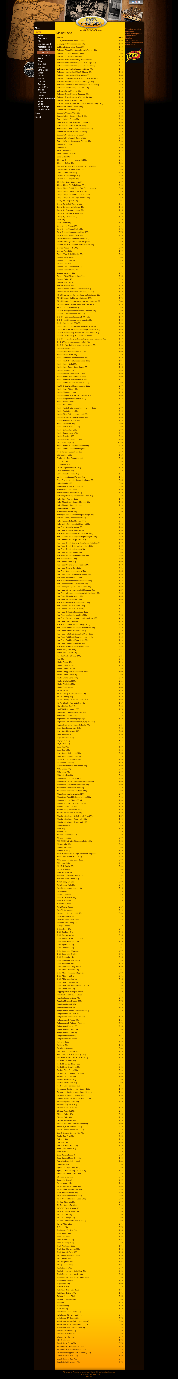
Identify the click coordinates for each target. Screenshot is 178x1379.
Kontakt (38, 113)
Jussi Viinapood (47, 13)
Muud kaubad (44, 109)
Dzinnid (41, 81)
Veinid (41, 35)
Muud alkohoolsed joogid (46, 99)
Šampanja (42, 38)
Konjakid (42, 64)
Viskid (40, 73)
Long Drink (43, 70)
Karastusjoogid (45, 47)
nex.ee (89, 1376)
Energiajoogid (44, 44)
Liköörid (41, 95)
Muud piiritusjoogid (44, 105)
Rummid (41, 84)
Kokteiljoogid (44, 50)
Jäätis (40, 58)
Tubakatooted (44, 55)
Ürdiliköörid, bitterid (43, 88)
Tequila (41, 76)
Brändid (41, 67)
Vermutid (42, 93)
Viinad (41, 78)
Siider (40, 61)
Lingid (38, 117)
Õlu (39, 41)
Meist (37, 28)
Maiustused (43, 53)
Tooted (38, 32)
